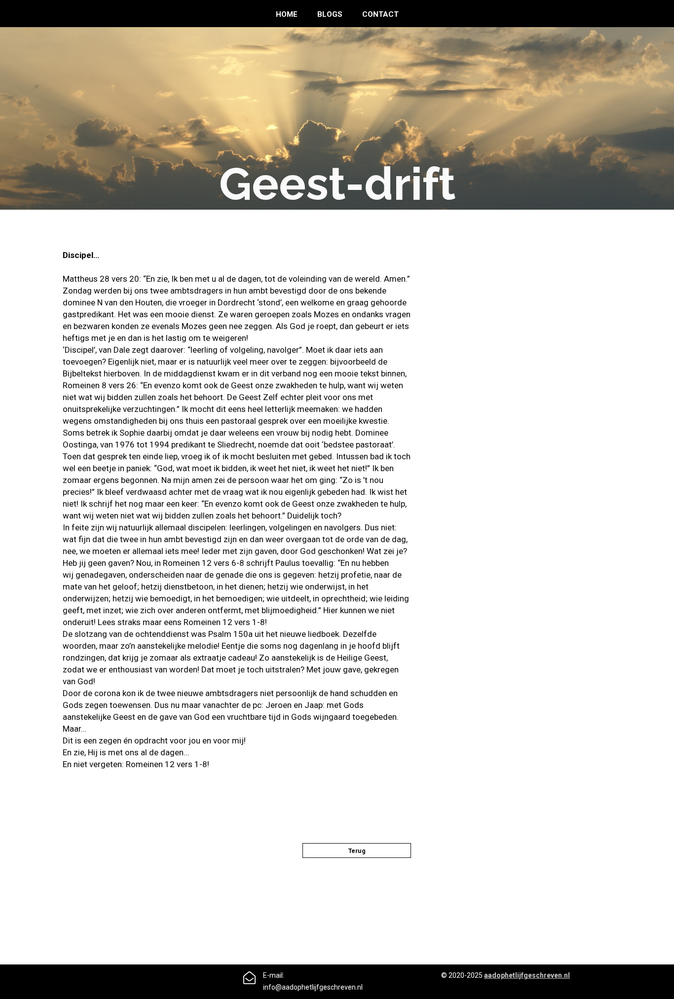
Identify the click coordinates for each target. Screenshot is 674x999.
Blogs (329, 14)
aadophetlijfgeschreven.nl (527, 975)
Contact (380, 14)
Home (287, 14)
